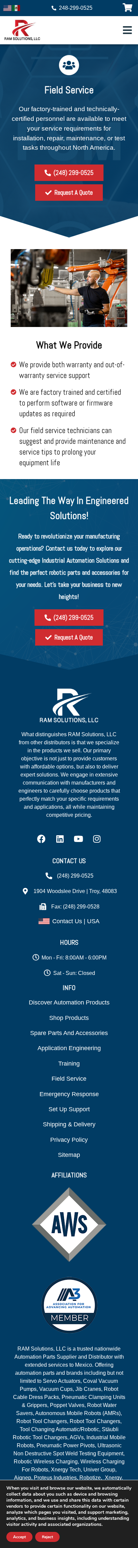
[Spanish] (16, 7)
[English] (7, 7)
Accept (19, 1537)
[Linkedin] (60, 839)
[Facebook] (41, 839)
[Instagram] (96, 839)
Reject (47, 1537)
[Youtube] (78, 839)
